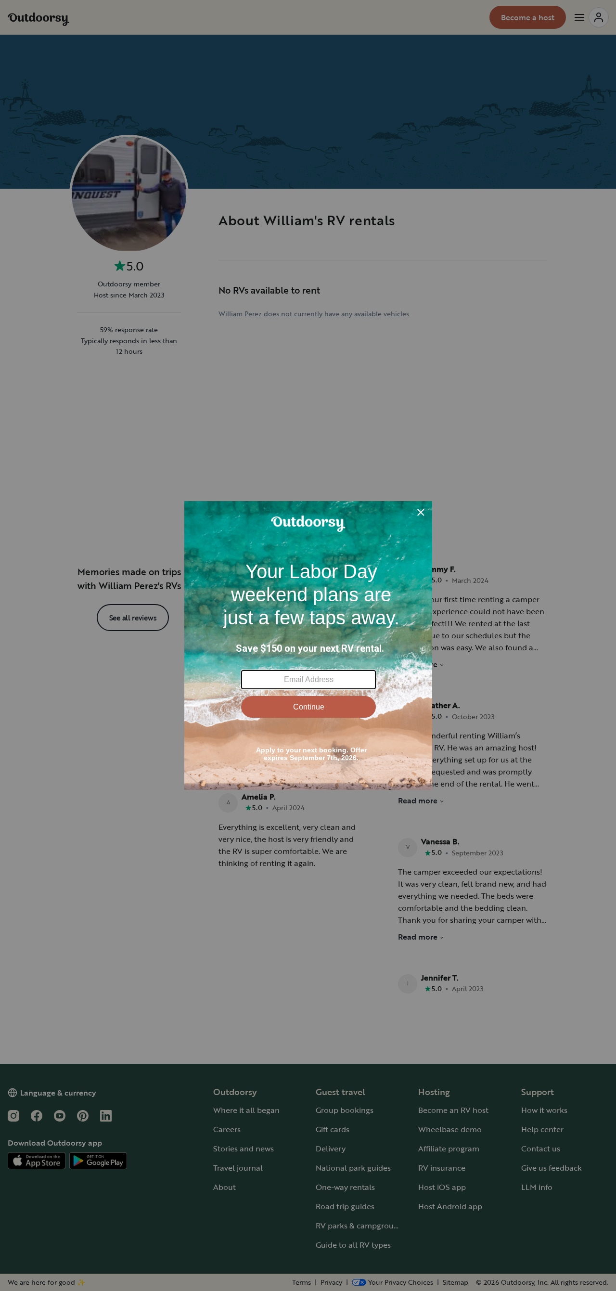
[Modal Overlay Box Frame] (308, 645)
